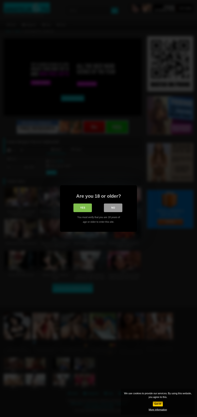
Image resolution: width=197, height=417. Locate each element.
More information (158, 409)
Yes (82, 207)
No (113, 207)
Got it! (157, 404)
